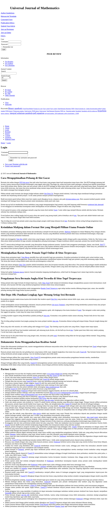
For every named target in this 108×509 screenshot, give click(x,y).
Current (7, 135)
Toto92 (7, 425)
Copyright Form (6, 20)
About (7, 128)
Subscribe (8, 104)
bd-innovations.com (72, 199)
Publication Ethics (7, 23)
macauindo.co (30, 385)
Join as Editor (6, 33)
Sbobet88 (8, 493)
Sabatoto (13, 434)
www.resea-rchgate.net (54, 374)
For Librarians (10, 65)
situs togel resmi (92, 417)
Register (8, 132)
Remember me (8, 47)
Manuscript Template (8, 16)
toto (75, 215)
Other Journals (10, 95)
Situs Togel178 (35, 357)
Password (4, 44)
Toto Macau (25, 257)
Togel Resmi (44, 504)
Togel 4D (83, 352)
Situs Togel (46, 283)
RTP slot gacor (24, 182)
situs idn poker (49, 400)
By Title (7, 93)
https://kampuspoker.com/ (29, 394)
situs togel (41, 396)
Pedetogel (24, 391)
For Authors (9, 63)
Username (4, 42)
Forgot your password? (12, 166)
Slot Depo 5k (48, 193)
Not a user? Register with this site (16, 164)
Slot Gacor (42, 398)
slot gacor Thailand (58, 305)
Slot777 (102, 244)
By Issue (8, 90)
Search (7, 134)
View (7, 103)
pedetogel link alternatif (95, 204)
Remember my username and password (23, 158)
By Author (8, 92)
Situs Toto (22, 265)
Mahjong (68, 232)
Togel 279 (35, 377)
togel (79, 310)
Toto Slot (19, 239)
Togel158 (46, 379)
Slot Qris (54, 299)
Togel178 (33, 363)
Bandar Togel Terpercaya (49, 288)
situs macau (37, 413)
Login (7, 130)
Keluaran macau (18, 272)
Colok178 (68, 404)
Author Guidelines (7, 13)
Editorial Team (10, 139)
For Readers (9, 62)
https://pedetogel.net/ (52, 387)
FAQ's (3, 36)
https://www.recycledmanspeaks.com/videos (64, 392)
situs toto (47, 316)
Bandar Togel (59, 506)
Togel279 (31, 472)
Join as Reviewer (7, 29)
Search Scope (5, 76)
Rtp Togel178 (54, 375)
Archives (8, 137)
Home (7, 126)
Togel (55, 210)
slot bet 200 (25, 495)
